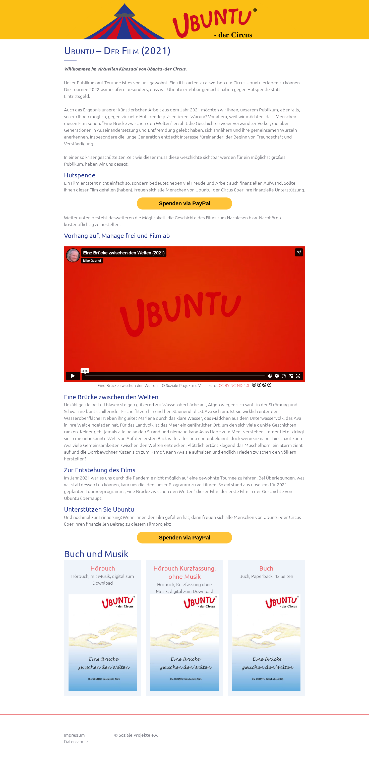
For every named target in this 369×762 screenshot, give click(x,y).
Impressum (74, 735)
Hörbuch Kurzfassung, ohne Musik (184, 572)
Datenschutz (76, 741)
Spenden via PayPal (184, 203)
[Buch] (266, 642)
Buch (266, 568)
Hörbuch (102, 568)
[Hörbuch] (103, 642)
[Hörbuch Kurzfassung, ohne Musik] (184, 642)
